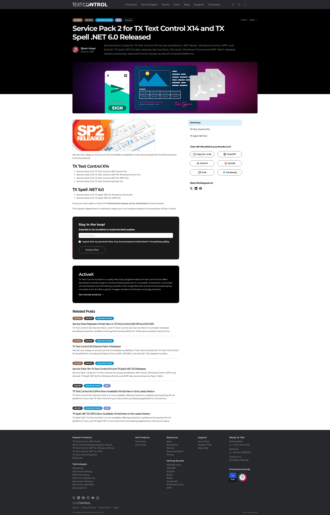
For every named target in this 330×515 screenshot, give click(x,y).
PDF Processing (80, 475)
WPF (119, 20)
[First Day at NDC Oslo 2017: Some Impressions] (256, 20)
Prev (244, 20)
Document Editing (82, 471)
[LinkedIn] (196, 188)
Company (214, 4)
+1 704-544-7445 (240, 445)
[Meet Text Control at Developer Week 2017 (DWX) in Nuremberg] (240, 20)
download (141, 203)
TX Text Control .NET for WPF (87, 451)
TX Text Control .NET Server (86, 441)
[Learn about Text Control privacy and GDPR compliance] (232, 477)
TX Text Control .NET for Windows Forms (93, 448)
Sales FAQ (203, 448)
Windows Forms (104, 20)
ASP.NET (88, 20)
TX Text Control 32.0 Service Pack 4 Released (96, 346)
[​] (232, 5)
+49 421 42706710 (241, 452)
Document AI (79, 488)
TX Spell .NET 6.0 (198, 136)
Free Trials (140, 445)
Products (131, 4)
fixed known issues (118, 203)
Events (170, 454)
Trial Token (140, 441)
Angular (171, 471)
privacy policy (161, 241)
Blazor (170, 478)
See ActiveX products (90, 294)
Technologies (149, 4)
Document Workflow (83, 484)
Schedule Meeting (238, 460)
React (170, 475)
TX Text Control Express (84, 454)
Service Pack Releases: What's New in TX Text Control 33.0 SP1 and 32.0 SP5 (113, 323)
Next (252, 20)
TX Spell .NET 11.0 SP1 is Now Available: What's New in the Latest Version (111, 413)
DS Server (77, 458)
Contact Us (235, 457)
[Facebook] (200, 188)
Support (199, 4)
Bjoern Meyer (88, 48)
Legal (115, 507)
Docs (177, 4)
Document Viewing (82, 481)
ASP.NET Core (174, 465)
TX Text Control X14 (200, 129)
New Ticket (203, 441)
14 (87, 51)
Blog (187, 4)
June (83, 51)
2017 (91, 51)
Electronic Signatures (83, 478)
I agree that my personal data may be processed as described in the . (126, 241)
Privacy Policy (104, 507)
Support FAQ (204, 445)
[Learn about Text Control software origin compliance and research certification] (242, 477)
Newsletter (172, 445)
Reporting (77, 468)
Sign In (75, 507)
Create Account (88, 507)
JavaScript (172, 481)
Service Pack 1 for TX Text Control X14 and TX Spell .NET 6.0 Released (109, 368)
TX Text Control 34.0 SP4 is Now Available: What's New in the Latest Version (113, 391)
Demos (170, 448)
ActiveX (77, 20)
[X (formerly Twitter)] (191, 188)
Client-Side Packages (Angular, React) (92, 445)
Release (128, 20)
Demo (165, 4)
